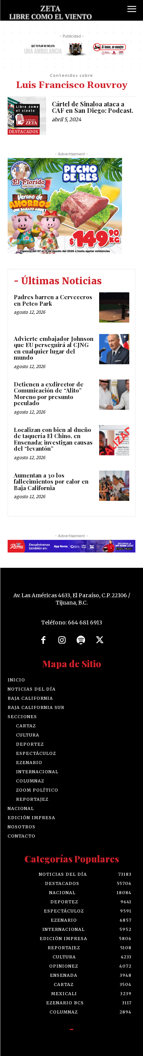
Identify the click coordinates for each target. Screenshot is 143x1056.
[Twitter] (100, 640)
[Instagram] (62, 640)
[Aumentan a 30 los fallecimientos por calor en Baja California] (114, 486)
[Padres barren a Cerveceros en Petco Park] (114, 307)
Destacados (23, 131)
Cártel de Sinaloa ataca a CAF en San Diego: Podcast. (92, 107)
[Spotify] (81, 640)
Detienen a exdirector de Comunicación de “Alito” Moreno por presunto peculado (49, 393)
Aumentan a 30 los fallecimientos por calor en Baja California (51, 481)
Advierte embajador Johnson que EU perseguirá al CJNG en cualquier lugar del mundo (53, 348)
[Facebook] (43, 640)
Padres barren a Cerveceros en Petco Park (53, 300)
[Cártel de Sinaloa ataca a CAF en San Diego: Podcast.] (27, 115)
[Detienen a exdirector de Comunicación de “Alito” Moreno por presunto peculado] (114, 395)
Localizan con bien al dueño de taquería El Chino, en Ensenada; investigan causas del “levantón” (53, 439)
